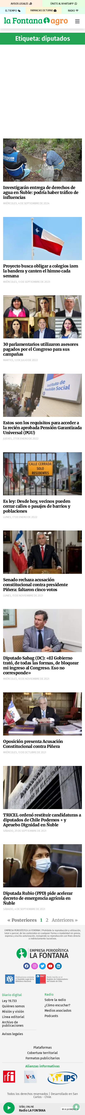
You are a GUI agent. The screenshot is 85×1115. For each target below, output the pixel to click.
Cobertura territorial (42, 1053)
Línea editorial (13, 1017)
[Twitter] (42, 966)
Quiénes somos (13, 1006)
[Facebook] (26, 966)
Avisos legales (12, 1034)
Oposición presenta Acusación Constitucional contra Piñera (33, 744)
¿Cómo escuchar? (57, 1005)
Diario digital (12, 995)
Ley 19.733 (9, 1001)
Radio (49, 994)
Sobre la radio (55, 1000)
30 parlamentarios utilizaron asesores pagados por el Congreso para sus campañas (40, 349)
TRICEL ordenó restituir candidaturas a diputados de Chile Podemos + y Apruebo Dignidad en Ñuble (42, 819)
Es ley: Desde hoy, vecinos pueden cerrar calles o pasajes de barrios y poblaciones (36, 506)
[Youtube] (50, 966)
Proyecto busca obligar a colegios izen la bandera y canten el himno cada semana (40, 270)
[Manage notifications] (76, 1107)
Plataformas (42, 1047)
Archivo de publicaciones (12, 1023)
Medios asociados (58, 1010)
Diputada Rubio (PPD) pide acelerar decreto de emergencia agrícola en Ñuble (37, 898)
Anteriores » (65, 920)
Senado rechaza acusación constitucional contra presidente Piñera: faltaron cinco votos (35, 584)
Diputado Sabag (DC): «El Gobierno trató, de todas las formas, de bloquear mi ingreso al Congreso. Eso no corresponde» (40, 665)
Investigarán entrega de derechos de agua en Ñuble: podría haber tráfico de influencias (40, 192)
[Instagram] (34, 966)
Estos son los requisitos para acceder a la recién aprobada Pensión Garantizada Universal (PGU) (42, 427)
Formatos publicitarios (43, 1058)
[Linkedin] (58, 966)
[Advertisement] (42, 91)
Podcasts (51, 1016)
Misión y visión (13, 1012)
